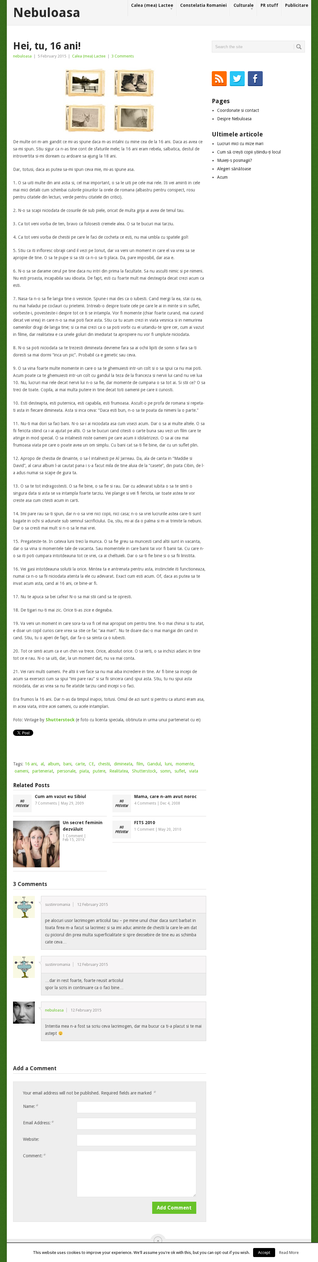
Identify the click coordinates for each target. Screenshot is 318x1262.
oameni (21, 771)
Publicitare (296, 5)
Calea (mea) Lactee (152, 7)
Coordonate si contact (238, 110)
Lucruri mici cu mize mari (240, 143)
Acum (222, 177)
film (139, 763)
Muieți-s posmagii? (234, 160)
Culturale (244, 7)
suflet (180, 771)
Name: (30, 1106)
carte (80, 763)
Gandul (154, 763)
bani (67, 763)
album (53, 763)
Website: (31, 1139)
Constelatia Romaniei (203, 5)
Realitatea (118, 771)
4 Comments (145, 803)
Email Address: (38, 1123)
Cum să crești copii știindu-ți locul (249, 151)
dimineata (123, 763)
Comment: (34, 1156)
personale (66, 771)
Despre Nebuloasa (234, 118)
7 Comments (46, 803)
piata (84, 771)
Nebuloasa (46, 12)
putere (99, 771)
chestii (104, 763)
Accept (264, 1252)
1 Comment (73, 836)
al (42, 763)
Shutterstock (144, 771)
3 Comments (122, 56)
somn (165, 771)
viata (193, 771)
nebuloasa (22, 56)
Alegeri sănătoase (234, 168)
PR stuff (269, 5)
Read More (289, 1252)
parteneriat (42, 771)
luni (168, 763)
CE (91, 763)
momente (184, 763)
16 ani (31, 763)
